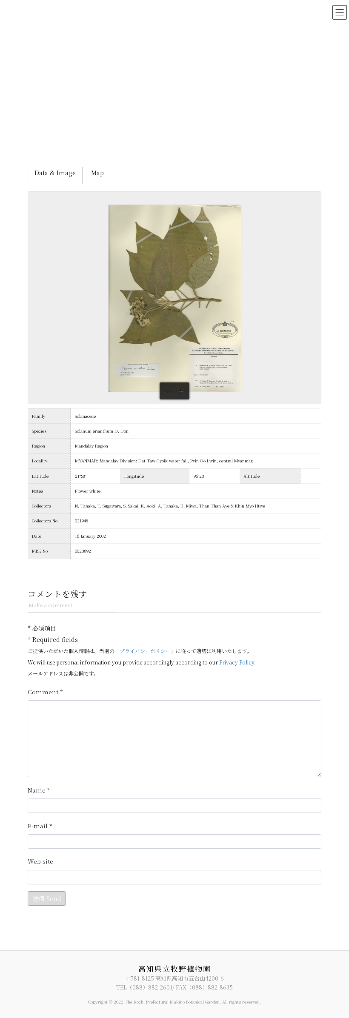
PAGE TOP (333, 979)
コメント (45, 692)
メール (40, 826)
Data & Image (55, 172)
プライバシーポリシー (145, 650)
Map (97, 172)
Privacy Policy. (237, 662)
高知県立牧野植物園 (174, 968)
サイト (40, 861)
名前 (39, 790)
